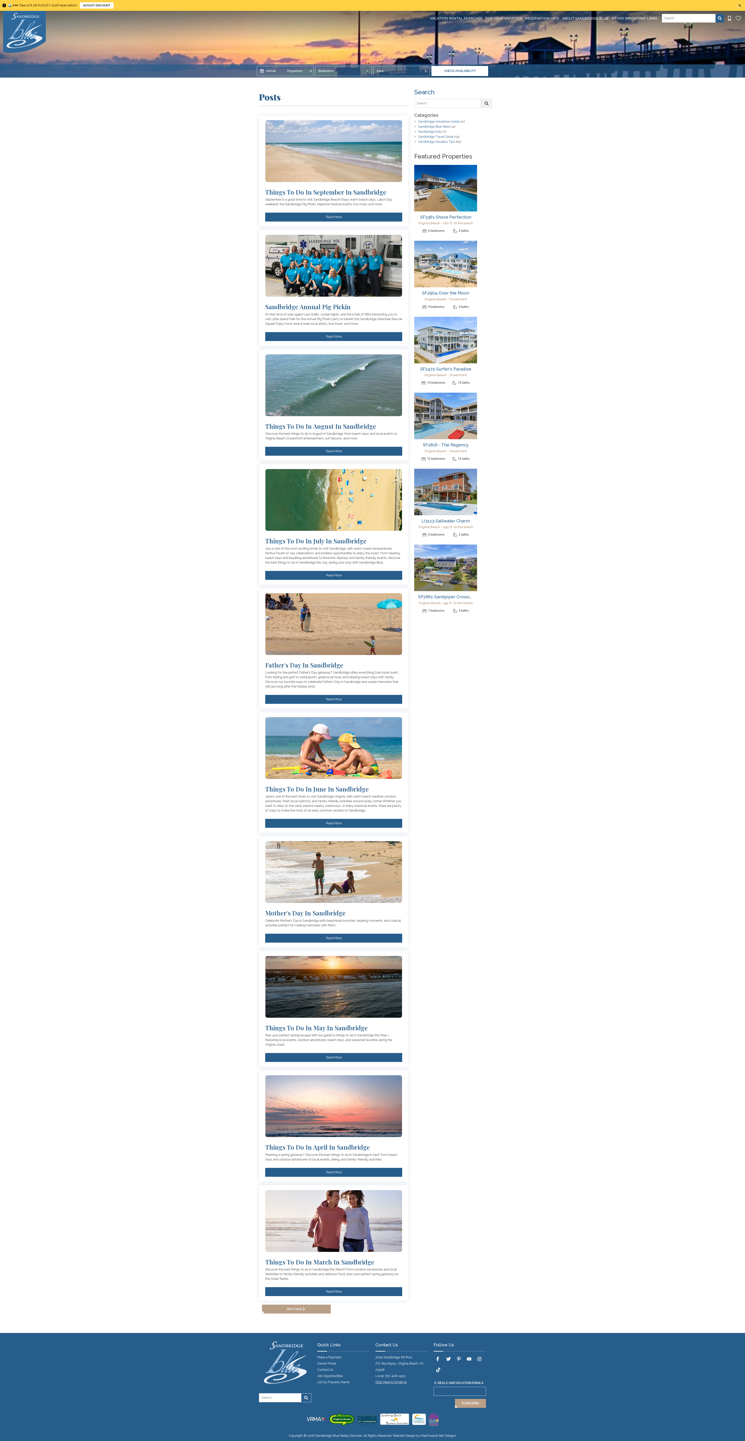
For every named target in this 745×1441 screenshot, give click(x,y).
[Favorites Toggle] (738, 18)
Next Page (294, 1309)
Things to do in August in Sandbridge (320, 426)
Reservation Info (542, 18)
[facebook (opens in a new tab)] (438, 1359)
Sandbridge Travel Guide (435, 137)
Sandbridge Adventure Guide (438, 121)
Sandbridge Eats (430, 131)
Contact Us (325, 1370)
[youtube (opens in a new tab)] (469, 1359)
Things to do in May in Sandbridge (316, 1027)
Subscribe (470, 1403)
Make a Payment (329, 1357)
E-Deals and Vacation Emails (458, 1383)
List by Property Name (333, 1382)
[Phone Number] (729, 18)
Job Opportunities (330, 1376)
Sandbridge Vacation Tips (436, 142)
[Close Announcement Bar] (740, 5)
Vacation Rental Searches (456, 18)
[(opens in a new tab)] (445, 188)
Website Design (404, 1436)
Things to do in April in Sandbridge (317, 1147)
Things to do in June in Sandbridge (317, 789)
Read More (334, 217)
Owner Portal (326, 1363)
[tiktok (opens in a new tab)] (438, 1369)
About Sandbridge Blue (585, 18)
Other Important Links (634, 18)
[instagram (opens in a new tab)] (479, 1359)
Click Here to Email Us (391, 1382)
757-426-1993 (395, 1376)
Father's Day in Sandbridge (304, 665)
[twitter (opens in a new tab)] (448, 1359)
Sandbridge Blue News (434, 126)
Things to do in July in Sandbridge (315, 541)
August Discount (96, 5)
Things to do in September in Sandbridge (325, 192)
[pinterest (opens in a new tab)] (458, 1359)
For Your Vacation (503, 18)
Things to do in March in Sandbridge (319, 1262)
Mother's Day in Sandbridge (305, 913)
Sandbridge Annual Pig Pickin (308, 306)
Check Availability (460, 71)
